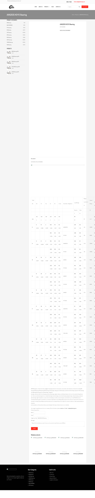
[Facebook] (67, 1)
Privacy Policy (52, 476)
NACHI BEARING (9, 25)
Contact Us (52, 474)
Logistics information (54, 479)
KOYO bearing (9, 39)
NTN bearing (9, 35)
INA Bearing (9, 22)
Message (33, 420)
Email (32, 415)
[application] (49, 7)
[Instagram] (70, 1)
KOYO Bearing (31, 476)
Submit (34, 428)
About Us (51, 472)
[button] (85, 7)
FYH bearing (9, 27)
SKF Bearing (9, 32)
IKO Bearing (9, 30)
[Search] (79, 7)
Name (32, 412)
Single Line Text (34, 418)
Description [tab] (33, 158)
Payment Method (53, 478)
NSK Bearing (9, 37)
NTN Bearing (31, 474)
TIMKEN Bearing (10, 42)
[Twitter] (69, 1)
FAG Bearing (9, 44)
